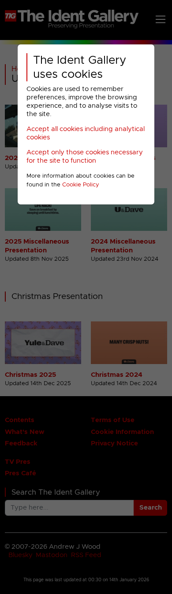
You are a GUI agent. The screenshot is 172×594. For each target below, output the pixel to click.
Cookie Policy (80, 185)
